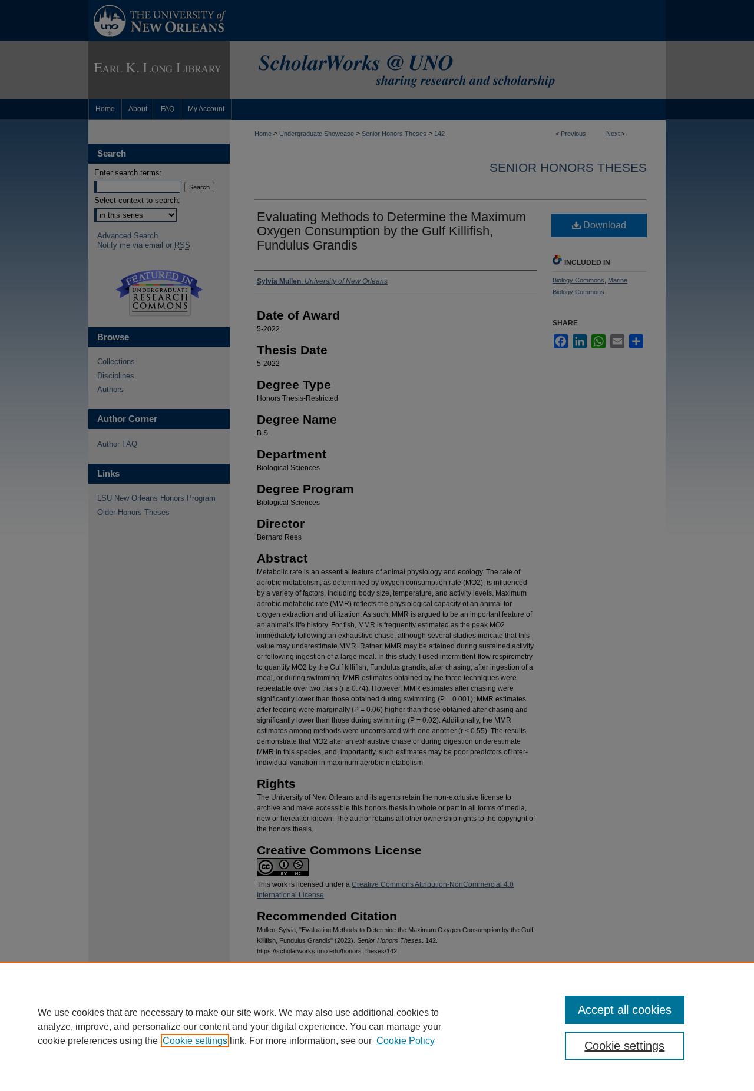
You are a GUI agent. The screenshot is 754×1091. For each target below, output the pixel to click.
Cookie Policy (405, 1041)
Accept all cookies (625, 1009)
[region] (377, 1026)
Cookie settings (195, 1041)
